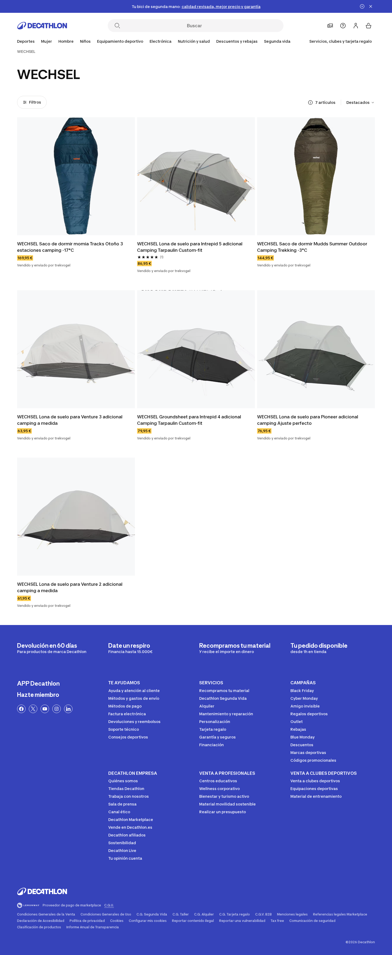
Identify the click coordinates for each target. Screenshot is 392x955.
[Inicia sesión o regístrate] (355, 25)
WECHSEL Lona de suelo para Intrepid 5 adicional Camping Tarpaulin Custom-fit (190, 247)
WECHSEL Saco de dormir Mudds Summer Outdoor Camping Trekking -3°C (312, 247)
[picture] (76, 176)
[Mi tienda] (330, 25)
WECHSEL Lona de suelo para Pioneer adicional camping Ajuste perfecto (308, 420)
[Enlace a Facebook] (21, 709)
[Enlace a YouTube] (45, 709)
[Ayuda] (343, 25)
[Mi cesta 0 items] (368, 25)
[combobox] (360, 102)
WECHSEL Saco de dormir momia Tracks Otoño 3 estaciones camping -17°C (70, 247)
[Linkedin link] (68, 709)
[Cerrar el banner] (370, 6)
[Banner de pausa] (362, 6)
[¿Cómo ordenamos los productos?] (310, 102)
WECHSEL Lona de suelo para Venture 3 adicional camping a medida (70, 420)
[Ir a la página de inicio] (42, 25)
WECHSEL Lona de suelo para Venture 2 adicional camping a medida (70, 587)
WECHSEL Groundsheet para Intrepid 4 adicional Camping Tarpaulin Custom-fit (189, 420)
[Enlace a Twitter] (33, 709)
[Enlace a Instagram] (56, 709)
